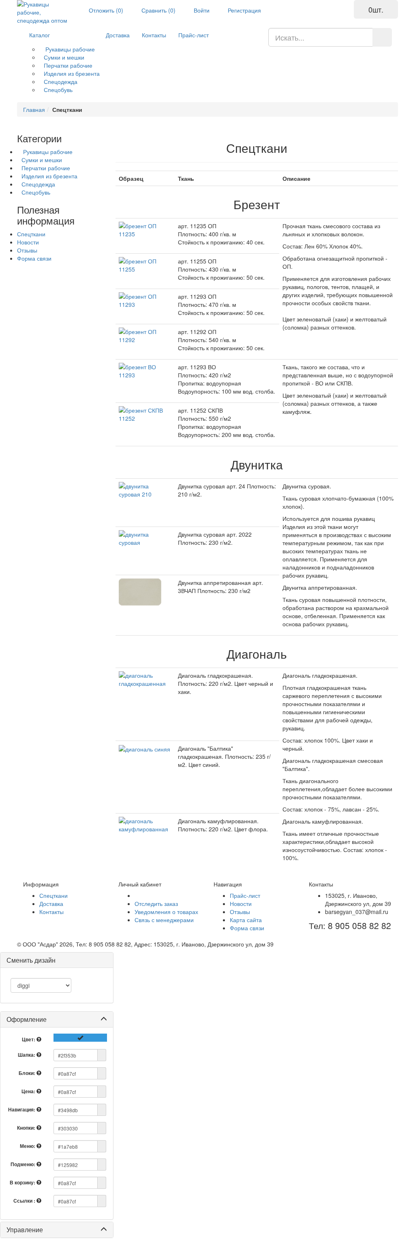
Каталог (39, 35)
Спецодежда (60, 81)
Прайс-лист (193, 35)
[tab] (56, 1019)
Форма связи (34, 258)
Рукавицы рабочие (69, 49)
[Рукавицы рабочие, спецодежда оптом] (44, 12)
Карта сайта (246, 920)
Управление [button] (24, 1229)
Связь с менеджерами (164, 920)
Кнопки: (26, 1127)
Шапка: (27, 1054)
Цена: (28, 1091)
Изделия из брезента (72, 73)
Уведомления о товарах (166, 912)
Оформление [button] (26, 1019)
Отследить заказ (156, 903)
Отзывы (27, 250)
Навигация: (22, 1109)
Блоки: (27, 1073)
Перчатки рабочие (68, 65)
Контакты (154, 35)
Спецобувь (58, 90)
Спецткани (31, 234)
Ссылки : (24, 1200)
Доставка (118, 35)
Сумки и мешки (64, 57)
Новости (28, 242)
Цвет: (29, 1039)
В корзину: (23, 1182)
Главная (34, 109)
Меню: (28, 1146)
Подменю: (23, 1164)
